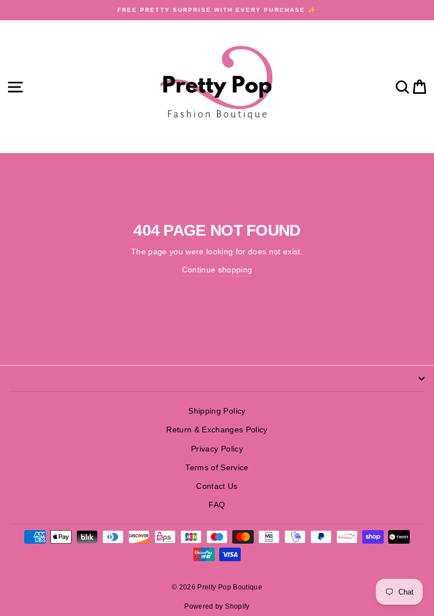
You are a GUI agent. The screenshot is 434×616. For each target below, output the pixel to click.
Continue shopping (217, 270)
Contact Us (216, 486)
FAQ (217, 505)
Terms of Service (216, 467)
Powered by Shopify (216, 606)
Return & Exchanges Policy (217, 430)
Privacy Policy (217, 449)
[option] (217, 10)
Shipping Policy (216, 411)
